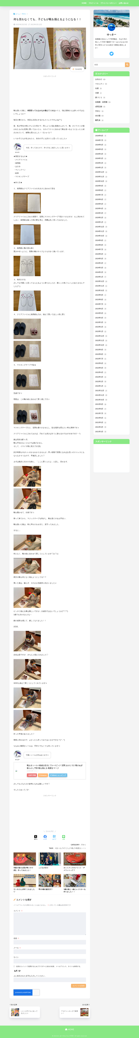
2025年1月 (100, 222)
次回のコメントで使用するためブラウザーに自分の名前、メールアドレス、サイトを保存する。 (49, 966)
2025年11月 (101, 177)
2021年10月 (101, 400)
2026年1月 (100, 168)
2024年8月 (100, 245)
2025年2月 (100, 218)
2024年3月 (100, 268)
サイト (16, 957)
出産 (98, 88)
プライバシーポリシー (108, 3)
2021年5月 (100, 422)
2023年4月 (100, 318)
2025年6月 (100, 199)
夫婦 (98, 93)
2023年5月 (100, 313)
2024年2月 (100, 272)
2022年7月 (100, 359)
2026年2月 (100, 163)
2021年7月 (100, 413)
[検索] (127, 64)
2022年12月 (101, 336)
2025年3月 (100, 213)
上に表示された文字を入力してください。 (30, 976)
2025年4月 (100, 208)
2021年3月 (100, 432)
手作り (83, 845)
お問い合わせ (124, 3)
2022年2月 (100, 381)
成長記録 (100, 107)
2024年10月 (101, 236)
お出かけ (100, 79)
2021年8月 (100, 409)
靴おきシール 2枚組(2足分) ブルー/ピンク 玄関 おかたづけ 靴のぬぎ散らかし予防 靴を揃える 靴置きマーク (55, 766)
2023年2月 (100, 327)
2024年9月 (100, 240)
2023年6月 (100, 309)
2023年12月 (101, 281)
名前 (16, 938)
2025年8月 (100, 190)
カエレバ (35, 771)
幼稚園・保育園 (102, 102)
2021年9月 (100, 404)
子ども (66, 848)
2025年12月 (101, 172)
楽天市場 (32, 775)
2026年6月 (100, 145)
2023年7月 (100, 304)
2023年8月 (100, 300)
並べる (58, 848)
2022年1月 (100, 386)
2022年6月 (100, 363)
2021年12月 (101, 391)
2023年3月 (100, 322)
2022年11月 (101, 340)
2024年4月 (100, 263)
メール (17, 948)
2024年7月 (100, 249)
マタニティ (101, 84)
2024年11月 (101, 231)
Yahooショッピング (58, 775)
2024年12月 (101, 227)
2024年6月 (100, 254)
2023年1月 (100, 331)
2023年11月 (101, 286)
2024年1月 (100, 277)
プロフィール (93, 3)
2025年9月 (100, 186)
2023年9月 (100, 295)
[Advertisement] (50, 93)
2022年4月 (100, 372)
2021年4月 (100, 427)
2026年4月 (100, 154)
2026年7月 (100, 140)
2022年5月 (100, 368)
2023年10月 (101, 290)
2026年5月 (100, 149)
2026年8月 (100, 136)
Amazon (43, 775)
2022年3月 (100, 377)
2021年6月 (100, 418)
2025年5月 (100, 204)
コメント (18, 911)
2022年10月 (101, 345)
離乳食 (99, 120)
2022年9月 (100, 350)
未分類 (99, 116)
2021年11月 (101, 395)
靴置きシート (81, 848)
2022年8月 (100, 354)
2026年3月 (100, 158)
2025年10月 (101, 181)
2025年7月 (100, 195)
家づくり (100, 97)
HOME (84, 3)
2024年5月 (100, 259)
